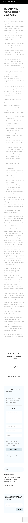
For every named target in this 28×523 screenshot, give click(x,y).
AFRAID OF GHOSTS (14, 377)
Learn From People (10, 482)
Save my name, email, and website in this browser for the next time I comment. (13, 443)
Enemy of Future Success (12, 477)
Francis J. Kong (9, 2)
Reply (18, 395)
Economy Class (14, 367)
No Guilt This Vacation (14, 357)
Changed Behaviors (10, 479)
